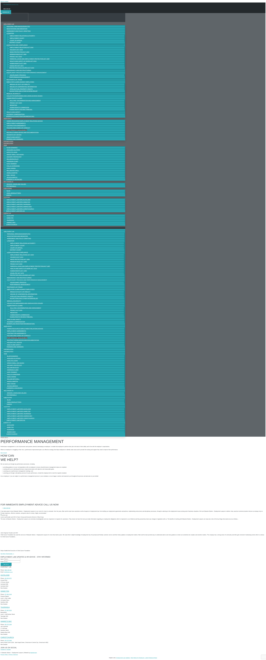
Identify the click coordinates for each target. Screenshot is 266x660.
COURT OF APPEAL (16, 40)
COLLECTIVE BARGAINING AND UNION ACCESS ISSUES (24, 96)
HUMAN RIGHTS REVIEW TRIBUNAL (20, 109)
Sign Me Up (6, 564)
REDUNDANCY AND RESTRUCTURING (19, 70)
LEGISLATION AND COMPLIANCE (17, 45)
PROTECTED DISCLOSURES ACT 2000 (21, 68)
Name (2, 559)
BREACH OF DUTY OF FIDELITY (20, 84)
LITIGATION (10, 33)
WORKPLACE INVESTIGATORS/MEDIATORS (20, 116)
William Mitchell (13, 170)
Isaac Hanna (11, 168)
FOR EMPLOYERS (8, 349)
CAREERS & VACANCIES (14, 179)
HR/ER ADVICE (8, 118)
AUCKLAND (10, 215)
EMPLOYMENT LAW (9, 24)
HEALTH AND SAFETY (14, 112)
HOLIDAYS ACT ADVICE (14, 134)
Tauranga (5, 607)
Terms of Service (13, 654)
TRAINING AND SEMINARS (14, 139)
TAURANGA (10, 220)
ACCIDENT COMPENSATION (16, 114)
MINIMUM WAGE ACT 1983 (18, 54)
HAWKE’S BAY (11, 222)
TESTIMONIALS (12, 395)
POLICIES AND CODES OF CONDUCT (18, 128)
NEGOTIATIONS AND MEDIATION (17, 28)
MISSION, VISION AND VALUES (16, 184)
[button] (63, 228)
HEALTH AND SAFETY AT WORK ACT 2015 (23, 61)
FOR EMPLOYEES (8, 143)
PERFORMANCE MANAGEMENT (19, 77)
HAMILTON (10, 218)
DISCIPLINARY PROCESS (18, 75)
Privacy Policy (4, 654)
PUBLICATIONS (8, 188)
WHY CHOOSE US (8, 181)
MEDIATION (13, 105)
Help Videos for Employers (137, 657)
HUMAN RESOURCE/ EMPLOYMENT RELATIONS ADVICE (25, 121)
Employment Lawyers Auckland (18, 199)
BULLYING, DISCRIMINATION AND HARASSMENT (25, 100)
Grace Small (15, 154)
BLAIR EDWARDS (12, 147)
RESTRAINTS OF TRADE (14, 79)
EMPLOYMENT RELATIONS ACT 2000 (21, 47)
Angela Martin (12, 173)
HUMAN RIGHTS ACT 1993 (18, 63)
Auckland (5, 575)
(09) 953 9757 (8, 578)
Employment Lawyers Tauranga (19, 204)
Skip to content (4, 1)
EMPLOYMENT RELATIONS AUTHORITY (22, 36)
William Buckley (13, 159)
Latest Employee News (151, 657)
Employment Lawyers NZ (15, 211)
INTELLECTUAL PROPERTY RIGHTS (21, 89)
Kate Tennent (12, 163)
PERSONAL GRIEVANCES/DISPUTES (18, 26)
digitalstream (33, 652)
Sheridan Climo (12, 161)
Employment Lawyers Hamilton (18, 202)
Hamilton (5, 591)
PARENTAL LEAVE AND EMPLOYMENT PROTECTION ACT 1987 (30, 59)
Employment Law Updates (123, 657)
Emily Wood (11, 175)
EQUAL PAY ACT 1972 (16, 65)
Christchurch (7, 637)
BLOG (8, 191)
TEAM (5, 145)
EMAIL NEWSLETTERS (14, 193)
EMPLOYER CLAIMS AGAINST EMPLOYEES (20, 82)
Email (2, 561)
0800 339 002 (8, 570)
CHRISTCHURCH (11, 224)
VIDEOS (9, 404)
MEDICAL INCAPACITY (14, 93)
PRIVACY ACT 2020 (16, 56)
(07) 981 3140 (8, 594)
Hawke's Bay (6, 621)
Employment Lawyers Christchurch (20, 209)
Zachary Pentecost (14, 157)
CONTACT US (7, 213)
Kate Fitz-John (12, 152)
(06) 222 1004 (8, 624)
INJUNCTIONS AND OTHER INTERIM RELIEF (23, 91)
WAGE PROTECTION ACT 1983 (19, 52)
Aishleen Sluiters (13, 150)
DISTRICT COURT (15, 42)
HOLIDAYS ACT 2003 (16, 49)
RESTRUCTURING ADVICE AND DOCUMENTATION (23, 132)
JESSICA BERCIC (12, 177)
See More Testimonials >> (7, 553)
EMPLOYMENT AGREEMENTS (16, 123)
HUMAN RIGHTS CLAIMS (14, 98)
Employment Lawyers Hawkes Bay (19, 206)
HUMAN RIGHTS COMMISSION (19, 107)
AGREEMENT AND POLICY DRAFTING (19, 31)
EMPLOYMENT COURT (17, 38)
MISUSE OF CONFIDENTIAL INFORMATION (23, 86)
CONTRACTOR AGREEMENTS (16, 125)
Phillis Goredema (13, 166)
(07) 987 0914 (8, 610)
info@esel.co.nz (8, 572)
